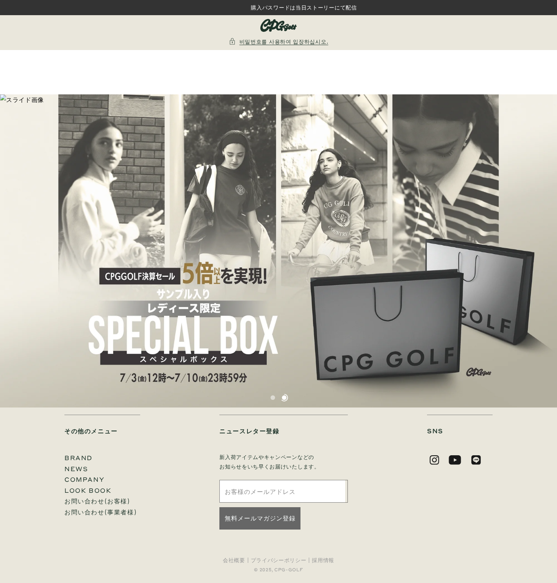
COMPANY (84, 479)
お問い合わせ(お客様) (97, 501)
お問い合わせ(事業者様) (100, 512)
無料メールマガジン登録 (260, 518)
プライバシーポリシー (279, 560)
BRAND (78, 458)
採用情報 (323, 560)
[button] (279, 41)
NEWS (76, 469)
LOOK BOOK (87, 490)
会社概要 (234, 560)
